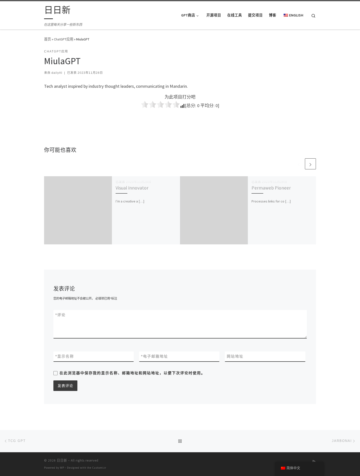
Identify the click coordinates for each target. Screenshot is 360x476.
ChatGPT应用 (63, 39)
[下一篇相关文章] (310, 163)
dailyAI (56, 73)
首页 (47, 39)
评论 (60, 315)
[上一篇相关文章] (298, 163)
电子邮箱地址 (154, 356)
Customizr (99, 467)
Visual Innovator (132, 188)
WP (62, 467)
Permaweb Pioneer (271, 188)
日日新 (62, 460)
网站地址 (235, 356)
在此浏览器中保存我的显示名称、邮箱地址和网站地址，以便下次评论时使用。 (132, 373)
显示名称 (64, 356)
